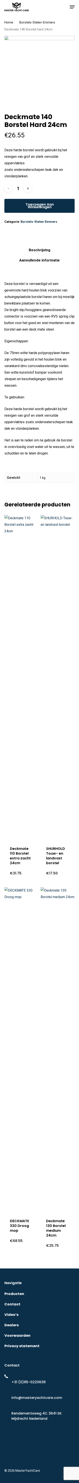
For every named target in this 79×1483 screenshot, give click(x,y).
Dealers (11, 1325)
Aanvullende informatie (39, 260)
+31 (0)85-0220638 (28, 1382)
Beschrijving (39, 250)
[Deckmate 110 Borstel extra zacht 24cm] (22, 677)
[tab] (39, 250)
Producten (14, 1293)
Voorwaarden (17, 1335)
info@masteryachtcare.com (36, 1397)
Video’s (11, 1314)
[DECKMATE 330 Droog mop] (22, 1049)
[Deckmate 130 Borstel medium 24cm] (58, 1049)
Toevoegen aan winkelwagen (39, 206)
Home (8, 22)
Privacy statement (22, 1345)
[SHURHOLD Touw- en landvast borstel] (58, 677)
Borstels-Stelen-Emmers (37, 22)
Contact (12, 1304)
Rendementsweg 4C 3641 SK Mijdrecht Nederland (36, 1416)
